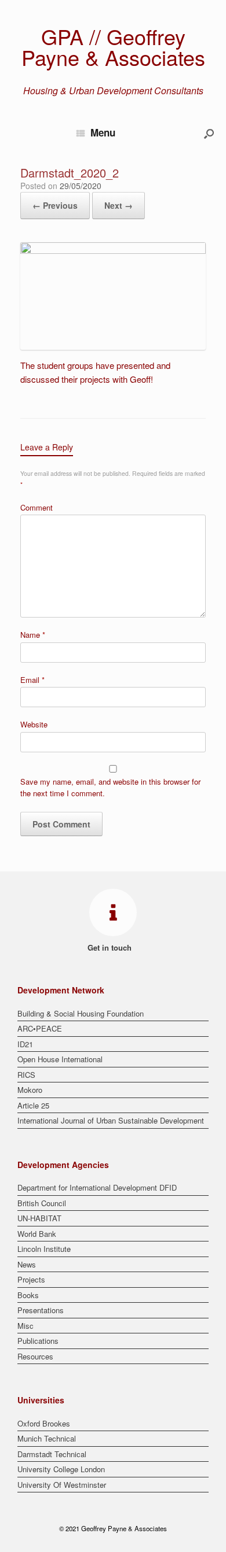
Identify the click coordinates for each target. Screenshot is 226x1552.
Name (32, 634)
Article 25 (33, 1105)
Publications (38, 1340)
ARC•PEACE (39, 1028)
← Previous (55, 205)
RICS (26, 1074)
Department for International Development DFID (97, 1187)
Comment (36, 507)
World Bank (36, 1233)
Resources (35, 1356)
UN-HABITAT (39, 1218)
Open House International (60, 1059)
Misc (25, 1325)
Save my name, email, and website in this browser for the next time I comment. (110, 787)
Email (32, 679)
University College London (61, 1469)
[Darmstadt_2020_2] (113, 250)
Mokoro (29, 1089)
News (26, 1264)
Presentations (40, 1310)
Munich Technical (46, 1438)
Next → (118, 205)
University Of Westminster (61, 1484)
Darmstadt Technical (51, 1453)
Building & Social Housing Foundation (80, 1013)
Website (34, 724)
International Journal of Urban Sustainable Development (110, 1120)
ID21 (25, 1044)
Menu (102, 132)
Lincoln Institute (44, 1248)
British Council (41, 1203)
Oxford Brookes (43, 1423)
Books (28, 1294)
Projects (31, 1279)
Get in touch (111, 947)
